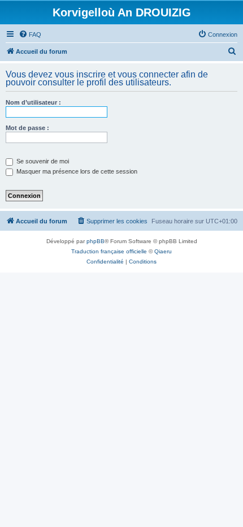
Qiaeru (163, 251)
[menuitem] (30, 34)
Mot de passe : (27, 127)
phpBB (95, 241)
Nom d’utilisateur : (33, 102)
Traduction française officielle (109, 251)
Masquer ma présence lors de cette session (76, 171)
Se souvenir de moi (42, 161)
